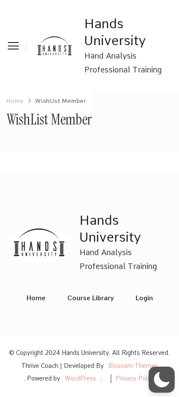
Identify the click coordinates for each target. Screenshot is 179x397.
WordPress (80, 378)
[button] (162, 380)
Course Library (90, 298)
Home (36, 298)
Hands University (115, 32)
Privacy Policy (136, 378)
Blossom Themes (133, 365)
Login (144, 298)
